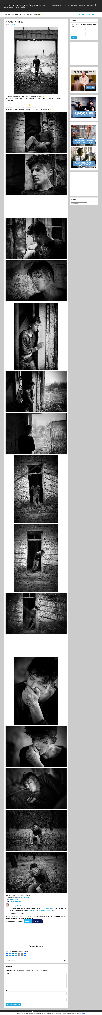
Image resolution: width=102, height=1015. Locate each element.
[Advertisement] (36, 206)
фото (14, 960)
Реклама (66, 5)
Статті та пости (35, 14)
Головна (7, 14)
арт (12, 960)
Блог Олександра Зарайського (25, 5)
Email (7, 997)
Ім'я (6, 990)
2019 (9, 960)
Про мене (82, 5)
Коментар (9, 973)
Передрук (74, 5)
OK (83, 1013)
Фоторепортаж (24, 14)
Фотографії (15, 14)
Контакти (90, 5)
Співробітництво (56, 5)
